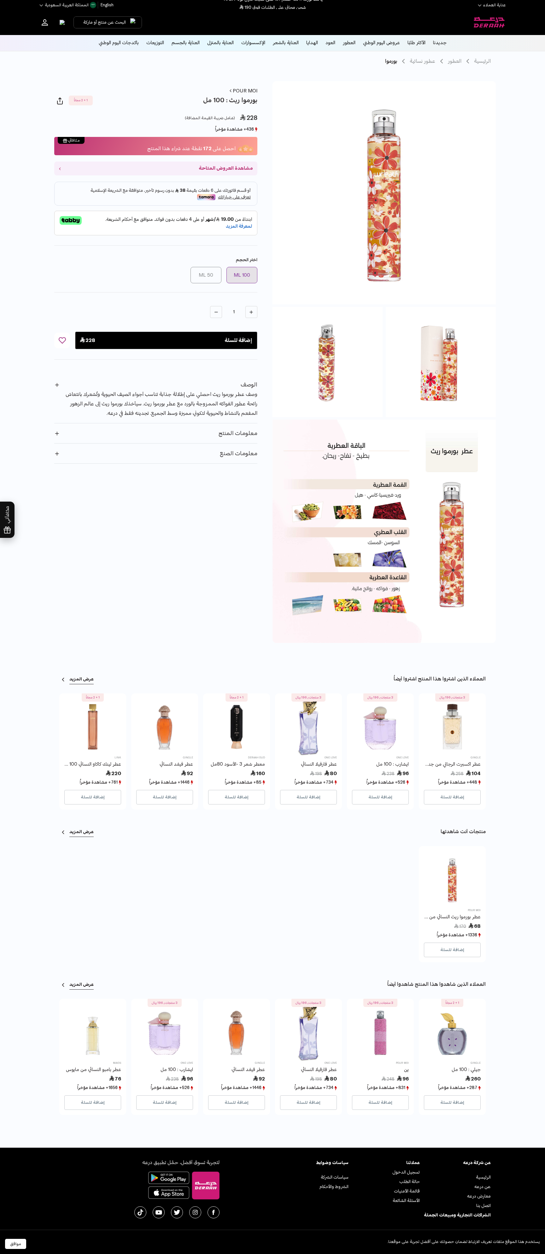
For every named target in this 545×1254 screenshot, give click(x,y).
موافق (15, 1243)
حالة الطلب (409, 1181)
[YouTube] (159, 1212)
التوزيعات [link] (155, 43)
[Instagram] (195, 1212)
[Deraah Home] (489, 22)
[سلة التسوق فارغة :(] (61, 22)
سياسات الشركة (335, 1177)
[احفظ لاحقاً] (62, 340)
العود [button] (330, 43)
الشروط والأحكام (334, 1186)
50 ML (206, 275)
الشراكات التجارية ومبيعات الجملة (457, 1215)
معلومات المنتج (238, 433)
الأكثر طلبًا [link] (416, 43)
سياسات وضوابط (332, 1162)
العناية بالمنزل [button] (220, 43)
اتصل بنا (483, 1205)
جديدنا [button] (440, 43)
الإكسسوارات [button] (253, 43)
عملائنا (412, 1162)
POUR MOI (244, 91)
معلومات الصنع (238, 453)
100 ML (242, 275)
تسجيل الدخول (406, 1172)
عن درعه (482, 1186)
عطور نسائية (422, 61)
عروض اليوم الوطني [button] (381, 43)
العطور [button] (349, 43)
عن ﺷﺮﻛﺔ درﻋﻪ (477, 1162)
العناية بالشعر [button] (286, 43)
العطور (454, 61)
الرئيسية (482, 61)
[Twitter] (177, 1212)
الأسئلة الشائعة (406, 1200)
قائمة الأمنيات (407, 1191)
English (107, 5)
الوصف (249, 384)
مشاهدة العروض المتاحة (226, 168)
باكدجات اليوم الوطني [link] (119, 43)
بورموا (391, 61)
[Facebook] (214, 1212)
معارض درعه (479, 1196)
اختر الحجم (246, 259)
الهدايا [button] (312, 43)
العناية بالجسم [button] (186, 43)
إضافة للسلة (452, 797)
